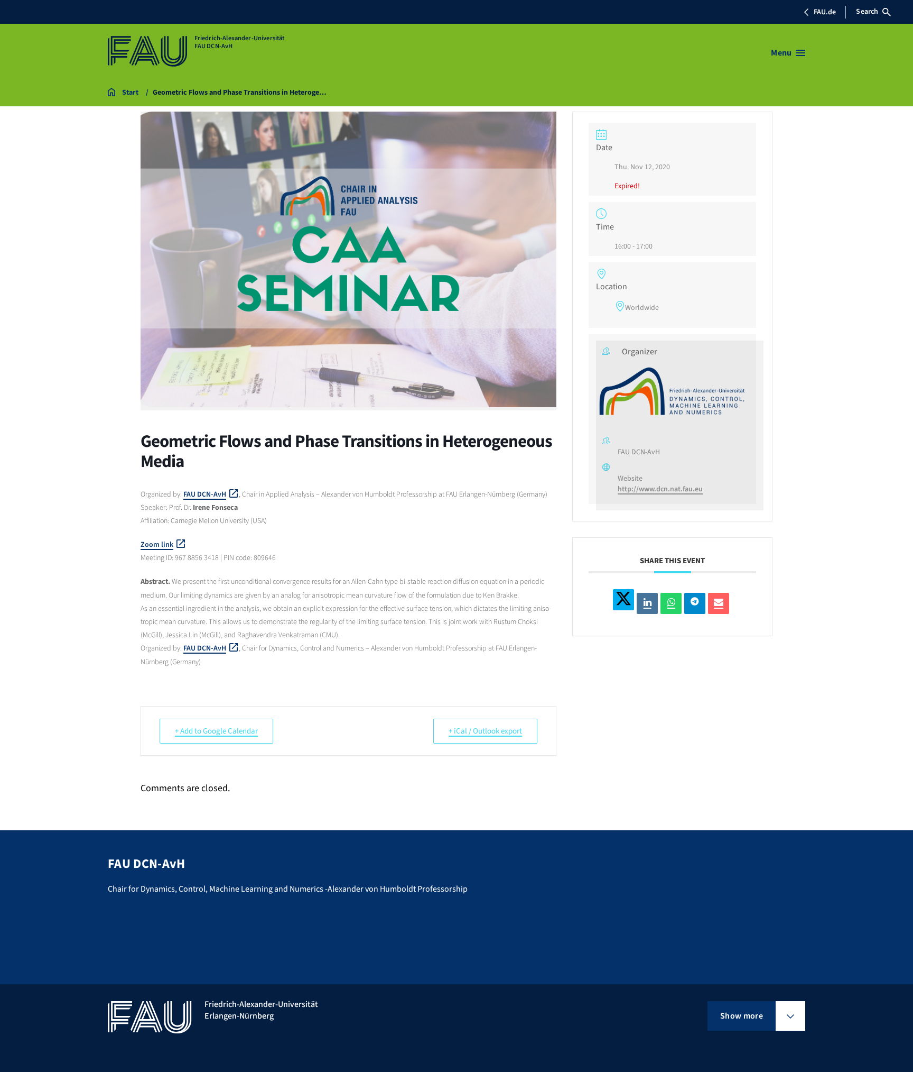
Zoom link (157, 544)
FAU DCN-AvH (204, 494)
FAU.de (825, 12)
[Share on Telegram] (694, 603)
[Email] (718, 603)
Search (867, 11)
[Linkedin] (647, 603)
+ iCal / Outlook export (485, 731)
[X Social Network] (623, 599)
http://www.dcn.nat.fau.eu (660, 488)
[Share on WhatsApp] (671, 603)
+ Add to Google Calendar (216, 731)
